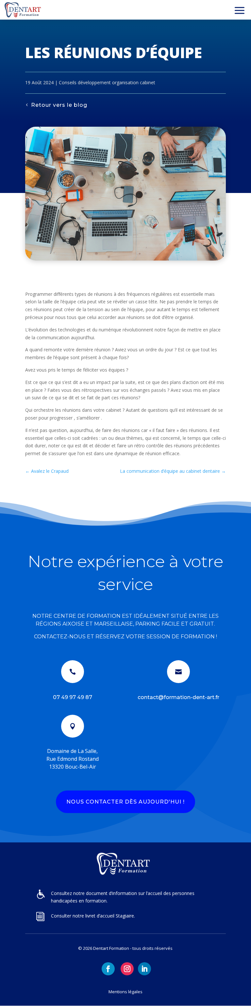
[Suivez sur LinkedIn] (144, 968)
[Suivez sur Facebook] (108, 968)
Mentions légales (125, 992)
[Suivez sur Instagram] (127, 968)
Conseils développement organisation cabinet (107, 82)
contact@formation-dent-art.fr (178, 697)
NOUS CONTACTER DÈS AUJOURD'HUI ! (125, 802)
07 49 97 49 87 (72, 697)
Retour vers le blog (59, 105)
